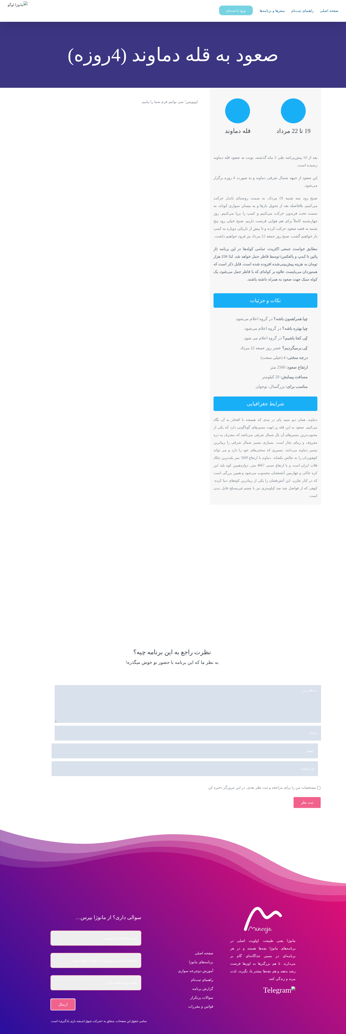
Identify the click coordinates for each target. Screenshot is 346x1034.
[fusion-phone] (263, 1003)
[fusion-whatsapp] (244, 990)
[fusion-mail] (233, 990)
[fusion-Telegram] (279, 990)
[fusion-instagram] (255, 990)
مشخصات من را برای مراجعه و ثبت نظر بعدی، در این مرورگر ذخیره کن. (261, 787)
